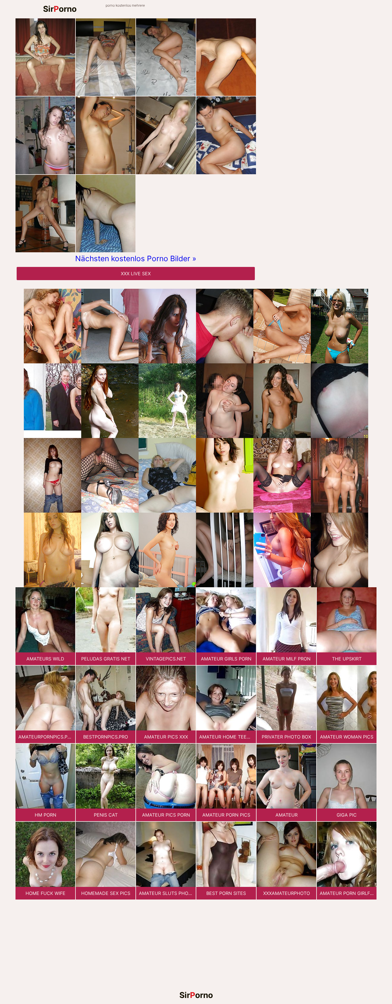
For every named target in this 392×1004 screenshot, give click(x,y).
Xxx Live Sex (136, 273)
